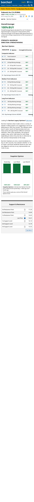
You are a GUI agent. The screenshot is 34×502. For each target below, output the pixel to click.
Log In (23, 2)
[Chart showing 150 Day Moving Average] (3, 104)
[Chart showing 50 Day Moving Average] (3, 82)
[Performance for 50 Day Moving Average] (5, 82)
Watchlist (14, 5)
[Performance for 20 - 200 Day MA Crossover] (5, 71)
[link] (21, 16)
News (20, 5)
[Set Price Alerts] (26, 16)
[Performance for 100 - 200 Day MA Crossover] (5, 110)
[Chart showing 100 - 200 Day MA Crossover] (3, 110)
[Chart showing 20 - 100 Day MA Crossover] (3, 68)
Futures (8, 5)
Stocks (3, 5)
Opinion (13, 50)
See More (29, 230)
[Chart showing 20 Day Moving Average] (3, 62)
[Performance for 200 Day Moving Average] (5, 107)
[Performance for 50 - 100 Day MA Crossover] (5, 85)
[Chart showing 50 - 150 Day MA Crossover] (3, 88)
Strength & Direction (25, 50)
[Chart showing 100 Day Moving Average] (3, 101)
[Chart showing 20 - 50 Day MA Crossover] (3, 65)
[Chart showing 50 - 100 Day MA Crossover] (3, 85)
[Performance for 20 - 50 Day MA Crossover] (5, 65)
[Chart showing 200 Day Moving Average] (3, 107)
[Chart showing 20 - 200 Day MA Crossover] (3, 71)
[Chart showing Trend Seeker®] (3, 56)
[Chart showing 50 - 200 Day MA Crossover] (3, 91)
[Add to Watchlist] (29, 16)
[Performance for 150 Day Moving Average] (5, 104)
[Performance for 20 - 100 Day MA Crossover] (5, 68)
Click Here (29, 120)
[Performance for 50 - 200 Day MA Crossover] (5, 91)
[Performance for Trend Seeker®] (5, 56)
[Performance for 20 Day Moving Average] (5, 62)
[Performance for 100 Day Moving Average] (5, 101)
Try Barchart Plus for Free (24, 9)
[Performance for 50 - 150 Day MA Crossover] (5, 88)
